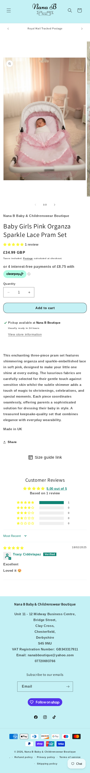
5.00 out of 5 (57, 488)
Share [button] (12, 442)
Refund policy (23, 757)
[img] (13, 548)
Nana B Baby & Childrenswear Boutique (50, 751)
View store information (25, 334)
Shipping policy (47, 763)
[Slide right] (54, 205)
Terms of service (70, 757)
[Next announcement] (82, 28)
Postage (28, 258)
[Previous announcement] (8, 28)
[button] (9, 10)
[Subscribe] (68, 686)
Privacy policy (46, 757)
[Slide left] (35, 205)
